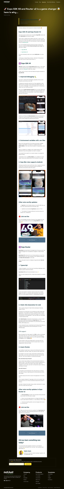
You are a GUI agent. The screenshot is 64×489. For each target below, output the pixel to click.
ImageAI (49, 477)
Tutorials (36, 2)
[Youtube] (4, 480)
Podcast (25, 479)
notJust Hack (26, 481)
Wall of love (38, 479)
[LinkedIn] (6, 480)
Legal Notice (40, 487)
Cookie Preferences (57, 487)
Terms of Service (50, 487)
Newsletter (44, 2)
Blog (40, 2)
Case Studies (38, 483)
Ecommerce (50, 479)
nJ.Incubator (38, 475)
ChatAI (49, 475)
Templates (58, 2)
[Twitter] (7, 480)
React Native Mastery (51, 2)
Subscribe (28, 464)
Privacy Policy (45, 487)
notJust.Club (38, 477)
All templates (50, 474)
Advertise (37, 481)
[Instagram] (9, 480)
